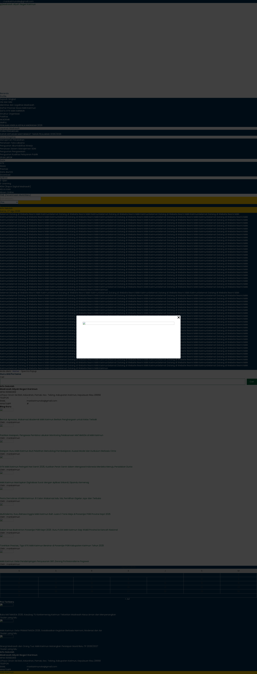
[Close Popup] (179, 318)
